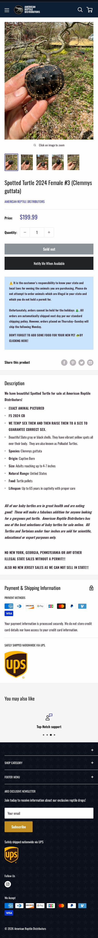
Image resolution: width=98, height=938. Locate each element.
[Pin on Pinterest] (73, 362)
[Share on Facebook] (64, 362)
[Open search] (80, 9)
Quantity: (11, 232)
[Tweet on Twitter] (81, 362)
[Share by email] (90, 362)
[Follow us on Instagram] (8, 884)
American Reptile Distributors (25, 201)
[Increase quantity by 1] (49, 232)
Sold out (49, 249)
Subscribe (18, 826)
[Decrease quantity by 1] (25, 232)
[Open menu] (7, 10)
